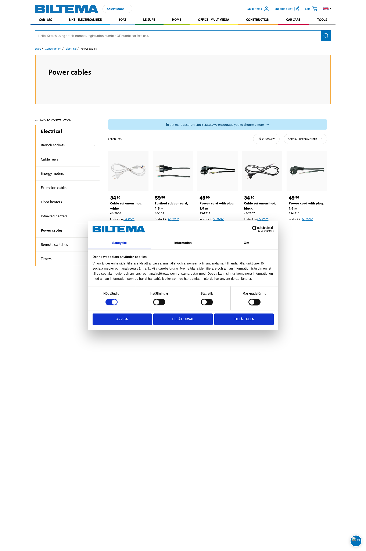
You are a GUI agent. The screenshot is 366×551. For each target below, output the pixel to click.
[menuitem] (45, 20)
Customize (268, 139)
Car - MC (45, 19)
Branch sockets (53, 145)
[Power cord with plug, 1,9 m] (217, 171)
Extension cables (54, 187)
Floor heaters (51, 201)
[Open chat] (356, 541)
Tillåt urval (183, 319)
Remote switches (54, 244)
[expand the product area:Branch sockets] (94, 145)
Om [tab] (246, 243)
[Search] (326, 35)
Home (176, 19)
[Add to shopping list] (294, 230)
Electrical (70, 48)
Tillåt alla (244, 319)
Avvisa (122, 319)
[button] (327, 9)
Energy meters (52, 173)
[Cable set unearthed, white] (128, 171)
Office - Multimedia (213, 19)
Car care (293, 19)
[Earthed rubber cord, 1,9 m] (173, 171)
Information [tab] (183, 243)
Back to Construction (55, 120)
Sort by (302, 139)
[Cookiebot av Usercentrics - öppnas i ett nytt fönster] (255, 229)
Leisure (149, 19)
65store (173, 219)
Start (38, 48)
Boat (122, 19)
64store (128, 219)
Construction (257, 19)
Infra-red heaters (54, 216)
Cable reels (49, 159)
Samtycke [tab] (119, 243)
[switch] (159, 302)
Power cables (51, 230)
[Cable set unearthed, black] (262, 171)
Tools (322, 19)
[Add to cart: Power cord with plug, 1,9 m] (306, 230)
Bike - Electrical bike (85, 19)
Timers (46, 258)
